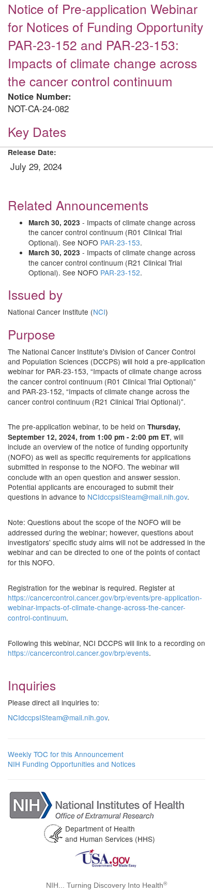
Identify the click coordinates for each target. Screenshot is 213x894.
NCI (99, 311)
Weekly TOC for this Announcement (66, 754)
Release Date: (32, 152)
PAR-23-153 (120, 242)
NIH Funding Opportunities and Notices (71, 764)
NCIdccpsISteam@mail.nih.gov (137, 496)
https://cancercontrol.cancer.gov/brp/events (78, 653)
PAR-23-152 (120, 272)
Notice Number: (39, 96)
